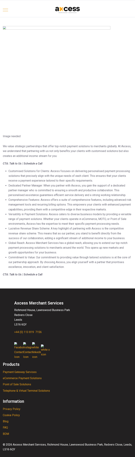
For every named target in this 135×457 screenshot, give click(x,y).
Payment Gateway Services (20, 372)
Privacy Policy (11, 409)
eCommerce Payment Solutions (22, 378)
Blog (5, 421)
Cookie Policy (11, 415)
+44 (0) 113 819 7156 (28, 332)
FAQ (5, 427)
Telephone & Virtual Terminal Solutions (26, 390)
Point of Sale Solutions (17, 384)
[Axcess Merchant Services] (67, 10)
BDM (6, 434)
